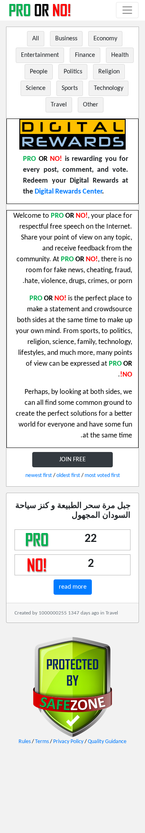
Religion (109, 72)
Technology (108, 88)
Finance (85, 55)
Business (66, 38)
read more (73, 587)
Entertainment (40, 55)
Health (119, 55)
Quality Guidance (107, 742)
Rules (25, 742)
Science (36, 88)
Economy (105, 38)
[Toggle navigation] (127, 10)
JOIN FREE (72, 459)
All (35, 38)
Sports (70, 88)
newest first (38, 476)
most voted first (102, 476)
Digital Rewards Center (68, 192)
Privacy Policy (68, 742)
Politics (73, 72)
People (39, 72)
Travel (59, 105)
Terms (42, 742)
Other (90, 105)
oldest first (68, 476)
